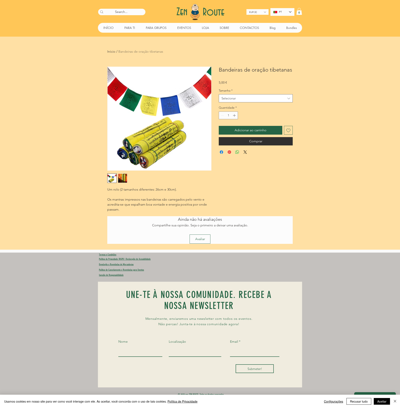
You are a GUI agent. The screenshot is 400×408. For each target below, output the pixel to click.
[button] (257, 12)
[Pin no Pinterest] (229, 152)
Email (234, 341)
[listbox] (257, 12)
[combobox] (256, 98)
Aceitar (381, 401)
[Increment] (234, 115)
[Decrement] (222, 115)
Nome (123, 341)
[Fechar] (395, 401)
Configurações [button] (333, 401)
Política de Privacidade (183, 401)
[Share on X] (245, 152)
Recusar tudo (359, 401)
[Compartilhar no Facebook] (221, 152)
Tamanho (225, 90)
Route (213, 12)
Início (111, 51)
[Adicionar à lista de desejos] (288, 130)
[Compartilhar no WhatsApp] (237, 152)
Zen (183, 12)
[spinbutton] (228, 115)
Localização (177, 341)
